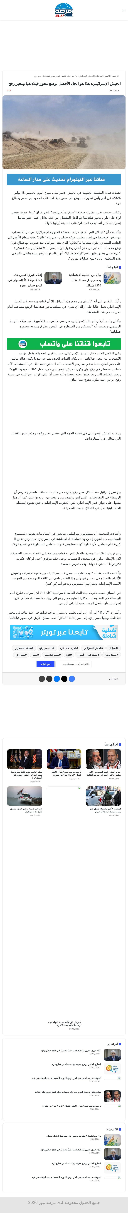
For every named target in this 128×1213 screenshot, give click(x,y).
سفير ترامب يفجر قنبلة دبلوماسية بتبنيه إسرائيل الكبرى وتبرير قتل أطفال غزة (26, 775)
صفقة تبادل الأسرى (88, 654)
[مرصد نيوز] (64, 10)
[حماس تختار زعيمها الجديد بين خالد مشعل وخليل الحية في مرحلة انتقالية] (103, 759)
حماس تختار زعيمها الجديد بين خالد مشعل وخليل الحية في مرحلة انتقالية (68, 1092)
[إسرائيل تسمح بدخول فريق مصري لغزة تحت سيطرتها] (24, 796)
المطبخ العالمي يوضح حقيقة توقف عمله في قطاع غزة (76, 1064)
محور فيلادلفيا (52, 654)
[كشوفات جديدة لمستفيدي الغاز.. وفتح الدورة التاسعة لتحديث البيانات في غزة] (112, 1082)
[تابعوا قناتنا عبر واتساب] (64, 343)
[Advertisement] (64, 44)
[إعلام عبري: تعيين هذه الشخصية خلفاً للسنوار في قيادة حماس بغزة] (53, 278)
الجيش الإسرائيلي (92, 648)
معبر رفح (20, 654)
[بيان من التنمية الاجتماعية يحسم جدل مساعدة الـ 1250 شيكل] (112, 278)
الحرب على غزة (68, 648)
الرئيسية (115, 76)
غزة (68, 654)
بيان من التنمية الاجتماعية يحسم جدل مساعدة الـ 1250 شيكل (85, 280)
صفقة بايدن (111, 654)
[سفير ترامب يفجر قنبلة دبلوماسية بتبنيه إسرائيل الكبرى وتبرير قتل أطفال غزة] (24, 759)
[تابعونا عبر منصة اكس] (64, 632)
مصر (34, 654)
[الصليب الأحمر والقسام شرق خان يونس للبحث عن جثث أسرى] (103, 796)
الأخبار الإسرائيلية (102, 76)
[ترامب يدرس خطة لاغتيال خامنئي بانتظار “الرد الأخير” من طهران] (64, 759)
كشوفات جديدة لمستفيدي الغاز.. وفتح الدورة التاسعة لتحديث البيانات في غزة (66, 1078)
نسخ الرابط (45, 664)
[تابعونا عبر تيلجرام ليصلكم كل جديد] (64, 179)
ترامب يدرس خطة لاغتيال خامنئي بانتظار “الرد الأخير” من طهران (71, 1106)
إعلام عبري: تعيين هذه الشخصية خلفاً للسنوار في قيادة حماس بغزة (25, 280)
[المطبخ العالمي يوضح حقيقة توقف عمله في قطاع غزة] (112, 1068)
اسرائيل (113, 648)
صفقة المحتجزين (23, 648)
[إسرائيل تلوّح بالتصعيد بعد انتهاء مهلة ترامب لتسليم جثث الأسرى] (64, 902)
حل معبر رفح (46, 648)
